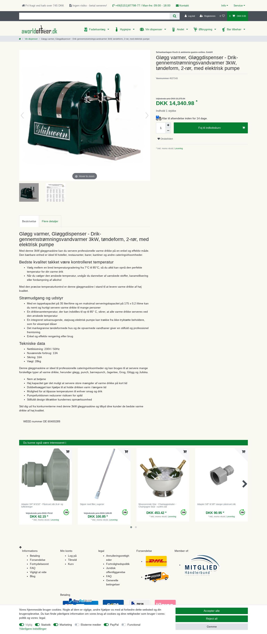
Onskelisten (166, 138)
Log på (72, 555)
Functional (133, 624)
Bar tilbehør (234, 29)
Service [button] (238, 5)
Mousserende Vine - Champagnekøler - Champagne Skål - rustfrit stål (157, 505)
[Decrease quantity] (168, 130)
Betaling (35, 555)
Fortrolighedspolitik (118, 563)
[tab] (29, 221)
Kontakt (184, 5)
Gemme (212, 626)
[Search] (175, 16)
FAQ (32, 568)
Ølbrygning (206, 29)
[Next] (147, 115)
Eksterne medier (91, 624)
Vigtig (28, 624)
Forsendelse (37, 559)
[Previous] (22, 115)
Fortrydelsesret (39, 563)
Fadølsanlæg (97, 29)
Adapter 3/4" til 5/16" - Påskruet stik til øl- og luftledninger (42, 505)
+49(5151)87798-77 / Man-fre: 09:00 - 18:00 (142, 5)
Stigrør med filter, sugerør (92, 504)
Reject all (211, 618)
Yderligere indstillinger (33, 628)
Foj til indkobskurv (209, 127)
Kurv (71, 563)
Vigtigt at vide (38, 572)
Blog (32, 576)
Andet (181, 29)
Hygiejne (126, 29)
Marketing (66, 624)
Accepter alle (212, 610)
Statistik (46, 624)
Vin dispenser (154, 29)
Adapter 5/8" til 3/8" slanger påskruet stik (216, 504)
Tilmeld (72, 559)
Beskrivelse (29, 221)
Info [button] (223, 5)
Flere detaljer (50, 221)
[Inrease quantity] (168, 125)
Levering (178, 148)
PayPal (114, 624)
